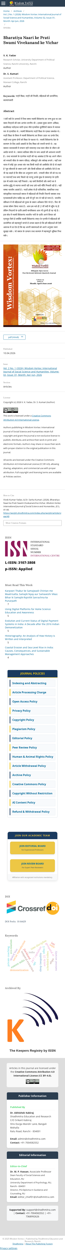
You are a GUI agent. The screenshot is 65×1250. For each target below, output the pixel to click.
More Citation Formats (16, 523)
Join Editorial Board (33, 846)
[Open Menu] (3, 3)
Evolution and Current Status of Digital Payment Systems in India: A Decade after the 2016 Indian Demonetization (32, 624)
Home (6, 11)
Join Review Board (32, 863)
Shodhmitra (17, 1243)
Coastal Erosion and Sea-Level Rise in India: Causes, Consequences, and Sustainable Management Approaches (29, 651)
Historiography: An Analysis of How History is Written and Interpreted (30, 637)
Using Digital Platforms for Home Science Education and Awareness (28, 611)
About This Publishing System (39, 1243)
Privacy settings (8, 1248)
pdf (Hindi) (15, 337)
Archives (18, 11)
